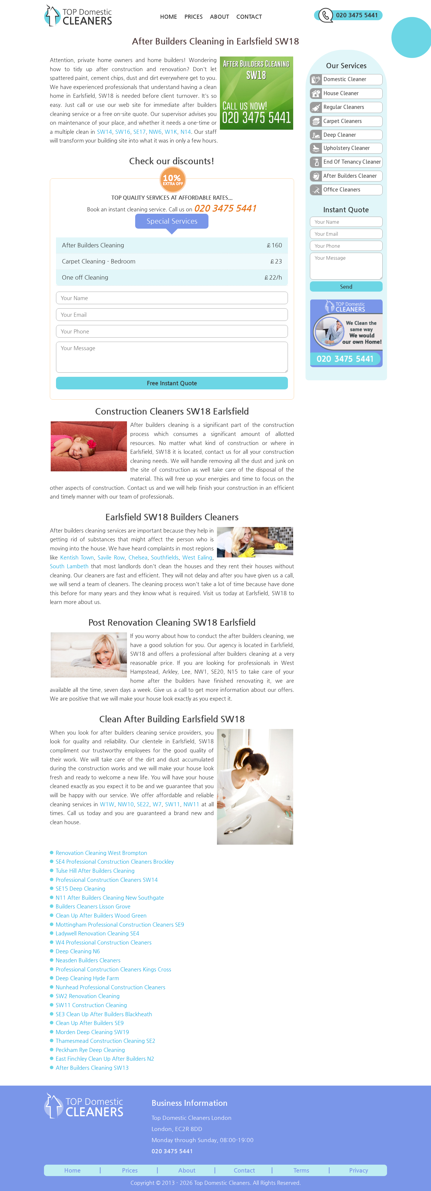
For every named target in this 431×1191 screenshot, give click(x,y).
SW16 (122, 132)
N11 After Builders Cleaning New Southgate (110, 897)
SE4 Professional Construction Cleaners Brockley (115, 861)
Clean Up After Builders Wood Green (101, 915)
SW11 (172, 804)
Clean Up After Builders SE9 (90, 1023)
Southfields (165, 557)
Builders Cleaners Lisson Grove (93, 906)
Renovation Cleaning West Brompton (101, 853)
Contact (249, 16)
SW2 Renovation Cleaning (88, 996)
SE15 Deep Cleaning (80, 888)
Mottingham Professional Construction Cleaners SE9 (120, 924)
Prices (193, 16)
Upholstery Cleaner (346, 147)
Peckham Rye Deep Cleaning (90, 1050)
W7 (157, 804)
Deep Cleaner (339, 134)
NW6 (155, 132)
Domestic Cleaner (344, 79)
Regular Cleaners (343, 106)
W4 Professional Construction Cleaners (104, 942)
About (219, 16)
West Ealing (197, 557)
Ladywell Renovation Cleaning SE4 (97, 933)
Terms (301, 1170)
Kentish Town (77, 557)
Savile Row (111, 557)
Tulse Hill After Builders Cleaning (95, 870)
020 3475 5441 (357, 15)
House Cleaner (341, 93)
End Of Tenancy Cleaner (352, 161)
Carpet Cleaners (342, 120)
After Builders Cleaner (350, 175)
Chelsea (137, 557)
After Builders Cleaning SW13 (92, 1068)
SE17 (139, 132)
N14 (186, 132)
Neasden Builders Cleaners (88, 960)
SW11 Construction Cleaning (91, 1005)
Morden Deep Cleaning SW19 (92, 1032)
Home (168, 16)
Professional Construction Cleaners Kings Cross (113, 969)
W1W (107, 804)
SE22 (143, 804)
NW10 (126, 804)
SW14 (104, 132)
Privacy (358, 1170)
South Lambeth (69, 566)
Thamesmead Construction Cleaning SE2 (105, 1041)
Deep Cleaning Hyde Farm (87, 978)
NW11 (191, 804)
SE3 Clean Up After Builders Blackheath (104, 1014)
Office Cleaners (341, 189)
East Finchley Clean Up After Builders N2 (105, 1058)
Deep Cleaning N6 (78, 951)
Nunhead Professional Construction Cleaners (110, 987)
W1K (171, 132)
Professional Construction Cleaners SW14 (107, 880)
